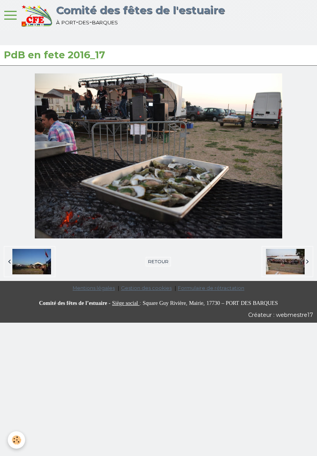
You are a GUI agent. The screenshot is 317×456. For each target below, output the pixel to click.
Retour (158, 261)
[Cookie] (16, 440)
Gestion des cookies (146, 288)
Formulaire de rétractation (211, 288)
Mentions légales (94, 288)
